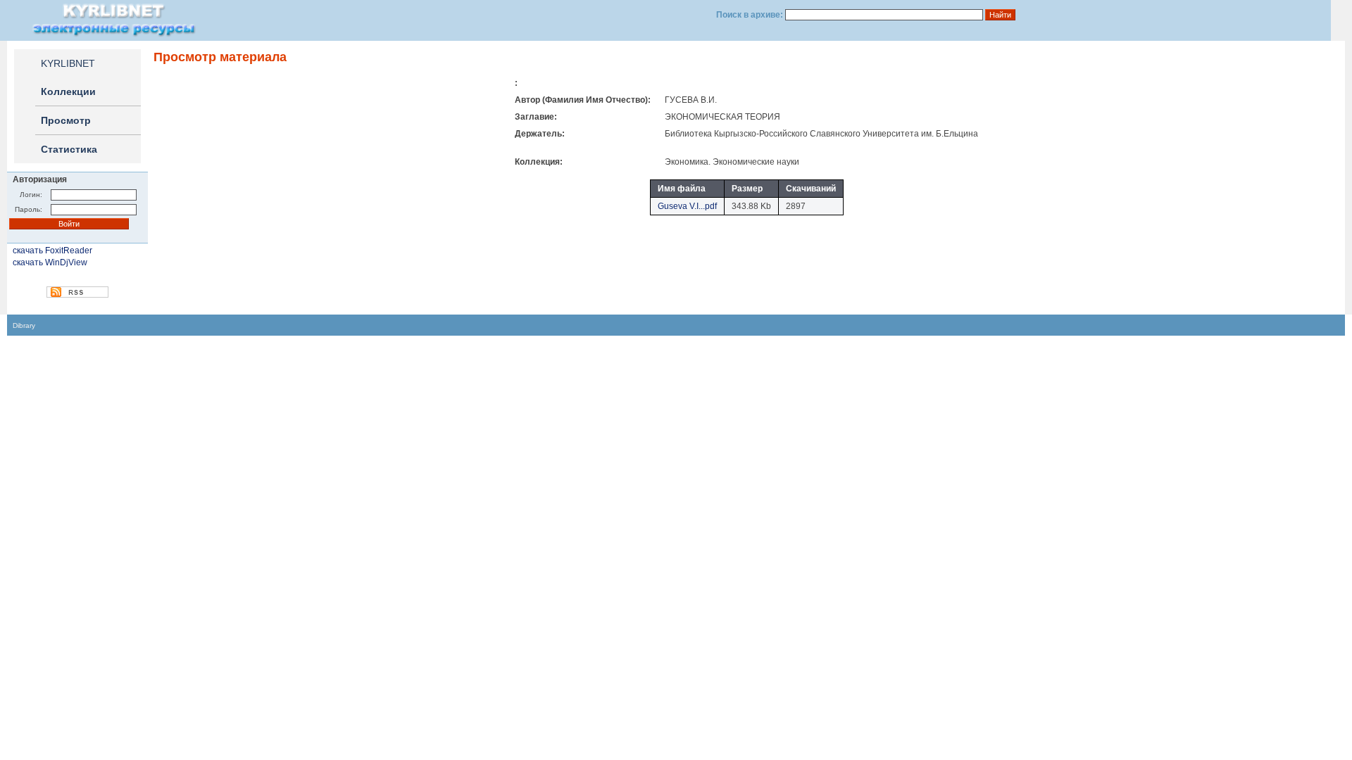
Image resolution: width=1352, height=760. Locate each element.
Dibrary (24, 325)
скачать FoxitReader (52, 250)
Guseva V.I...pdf (687, 206)
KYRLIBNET (68, 63)
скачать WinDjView (50, 262)
